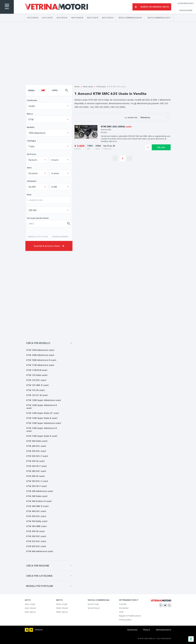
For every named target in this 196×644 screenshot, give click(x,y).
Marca (30, 113)
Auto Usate (47, 17)
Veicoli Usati (93, 604)
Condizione (32, 100)
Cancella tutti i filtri (38, 236)
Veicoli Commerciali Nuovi (130, 17)
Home (77, 86)
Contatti (122, 604)
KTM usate (101, 86)
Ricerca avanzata (60, 236)
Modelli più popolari (39, 586)
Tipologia (31, 140)
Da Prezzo (31, 154)
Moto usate (88, 86)
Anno (29, 167)
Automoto (132, 629)
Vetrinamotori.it (163, 629)
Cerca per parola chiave (38, 218)
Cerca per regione (37, 565)
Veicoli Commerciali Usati (159, 17)
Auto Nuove (32, 17)
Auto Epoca (62, 17)
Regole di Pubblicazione (130, 615)
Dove (29, 194)
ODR (121, 611)
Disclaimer (124, 608)
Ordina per (132, 117)
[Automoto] (27, 630)
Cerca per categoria (39, 575)
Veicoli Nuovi (94, 608)
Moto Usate (92, 17)
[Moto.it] (31, 630)
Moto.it (146, 629)
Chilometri (31, 181)
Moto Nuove (77, 17)
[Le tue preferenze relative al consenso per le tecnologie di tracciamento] (191, 639)
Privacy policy (125, 619)
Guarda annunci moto (47, 246)
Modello (30, 127)
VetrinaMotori (56, 7)
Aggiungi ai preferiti (148, 147)
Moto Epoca (107, 17)
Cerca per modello (38, 343)
